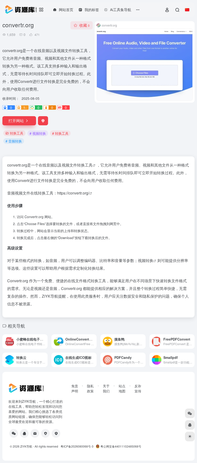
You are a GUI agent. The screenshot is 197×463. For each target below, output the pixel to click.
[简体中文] (187, 9)
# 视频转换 (38, 133)
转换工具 (16, 133)
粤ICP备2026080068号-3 (77, 446)
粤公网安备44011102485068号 (120, 446)
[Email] (35, 433)
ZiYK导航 (26, 446)
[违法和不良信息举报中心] (45, 433)
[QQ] (24, 433)
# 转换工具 (60, 133)
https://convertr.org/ (73, 193)
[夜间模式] (190, 436)
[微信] (13, 433)
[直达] (43, 338)
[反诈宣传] (56, 433)
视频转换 (145, 260)
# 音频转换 (14, 141)
